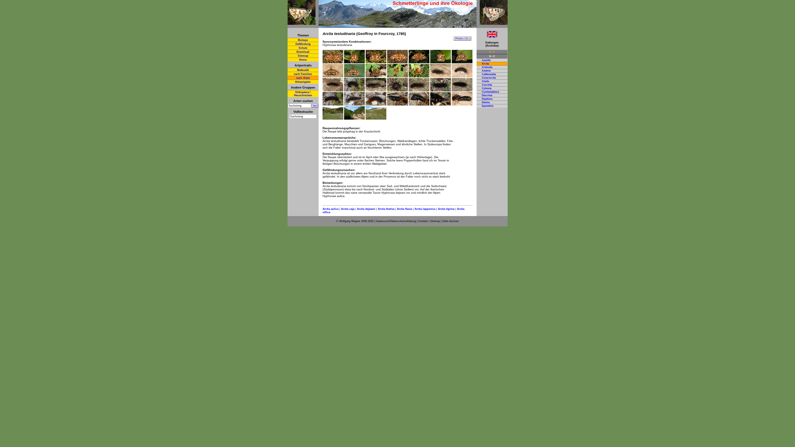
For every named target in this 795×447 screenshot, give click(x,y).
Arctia (485, 63)
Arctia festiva (386, 208)
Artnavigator (303, 81)
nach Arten (303, 77)
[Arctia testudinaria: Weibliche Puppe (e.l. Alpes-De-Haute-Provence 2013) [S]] (397, 104)
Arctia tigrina (446, 208)
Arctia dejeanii (366, 208)
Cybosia (486, 88)
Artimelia (487, 67)
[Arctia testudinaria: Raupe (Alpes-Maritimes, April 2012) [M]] (376, 90)
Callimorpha (489, 74)
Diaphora (487, 98)
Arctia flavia (404, 208)
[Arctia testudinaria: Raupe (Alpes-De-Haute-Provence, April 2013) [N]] (354, 104)
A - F (492, 51)
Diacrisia (487, 95)
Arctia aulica (330, 208)
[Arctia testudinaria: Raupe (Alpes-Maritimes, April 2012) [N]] (354, 90)
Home (303, 59)
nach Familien (303, 74)
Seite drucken (450, 221)
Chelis (485, 81)
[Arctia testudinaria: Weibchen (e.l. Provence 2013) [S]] (333, 62)
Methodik (303, 70)
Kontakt (423, 221)
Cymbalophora (490, 91)
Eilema (486, 102)
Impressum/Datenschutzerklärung (396, 221)
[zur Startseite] (302, 23)
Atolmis (486, 70)
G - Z (492, 56)
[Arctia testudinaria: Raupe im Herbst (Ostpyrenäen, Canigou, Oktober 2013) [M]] (333, 90)
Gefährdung (303, 44)
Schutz (303, 47)
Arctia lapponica (424, 208)
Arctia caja (347, 208)
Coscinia (487, 84)
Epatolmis (488, 106)
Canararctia (489, 77)
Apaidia (486, 60)
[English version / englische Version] (487, 36)
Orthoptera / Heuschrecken (303, 94)
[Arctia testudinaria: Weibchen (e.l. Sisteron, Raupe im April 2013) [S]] (376, 62)
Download (302, 51)
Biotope (303, 40)
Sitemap (303, 55)
